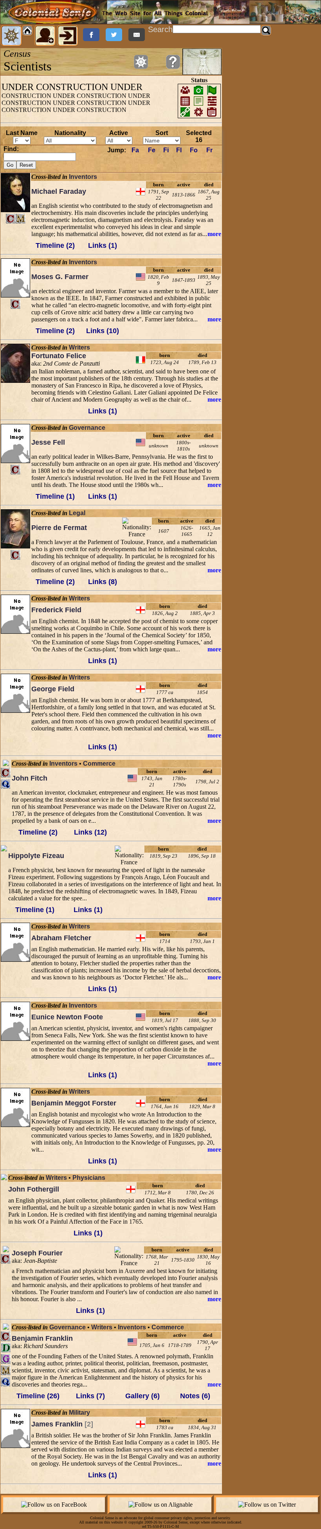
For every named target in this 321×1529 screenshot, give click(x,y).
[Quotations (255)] (6, 1382)
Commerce (99, 763)
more (214, 234)
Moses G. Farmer (59, 277)
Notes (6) (195, 1396)
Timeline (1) (55, 496)
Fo (194, 150)
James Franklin (62, 1424)
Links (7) (90, 1396)
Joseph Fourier (37, 1253)
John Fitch (29, 778)
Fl (179, 150)
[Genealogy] (6, 1359)
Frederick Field (56, 610)
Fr (209, 150)
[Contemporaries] (11, 219)
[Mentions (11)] (6, 1370)
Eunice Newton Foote (67, 1017)
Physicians (88, 1177)
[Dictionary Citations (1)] (6, 1347)
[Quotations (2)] (6, 784)
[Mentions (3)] (20, 219)
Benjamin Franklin (42, 1338)
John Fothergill (33, 1189)
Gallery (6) (142, 1396)
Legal (77, 513)
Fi (166, 150)
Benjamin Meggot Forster (73, 1103)
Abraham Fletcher (61, 938)
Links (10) (102, 331)
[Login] (67, 35)
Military (79, 1412)
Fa (135, 150)
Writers (79, 347)
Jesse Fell (48, 442)
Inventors (83, 176)
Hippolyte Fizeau (36, 856)
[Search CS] (266, 30)
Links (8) (102, 582)
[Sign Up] (45, 35)
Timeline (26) (38, 1396)
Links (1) (102, 245)
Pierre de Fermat (59, 528)
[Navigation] (11, 35)
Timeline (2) (55, 245)
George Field (52, 689)
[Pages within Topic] (141, 62)
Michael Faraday (58, 191)
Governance (87, 427)
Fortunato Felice (58, 356)
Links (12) (90, 832)
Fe (151, 150)
